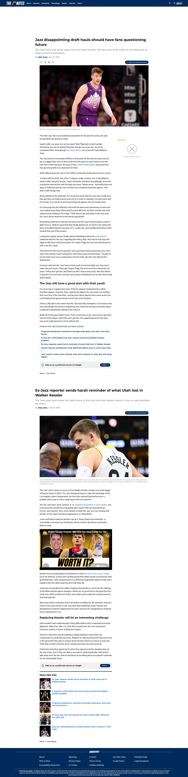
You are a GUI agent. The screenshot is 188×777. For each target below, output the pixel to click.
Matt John (42, 57)
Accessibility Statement (49, 765)
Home (42, 373)
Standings (55, 3)
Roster (64, 3)
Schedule (45, 3)
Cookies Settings (96, 765)
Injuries (72, 3)
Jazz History (51, 742)
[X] (174, 3)
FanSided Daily (140, 757)
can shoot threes (73, 150)
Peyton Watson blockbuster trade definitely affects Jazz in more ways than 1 (76, 349)
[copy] (53, 62)
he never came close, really (96, 573)
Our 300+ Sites (119, 757)
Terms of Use (95, 761)
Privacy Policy (75, 761)
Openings (73, 757)
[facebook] (169, 3)
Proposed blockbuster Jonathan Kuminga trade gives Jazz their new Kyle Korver (75, 332)
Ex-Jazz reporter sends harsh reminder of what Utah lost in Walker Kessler (76, 344)
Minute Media (28, 771)
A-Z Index (73, 765)
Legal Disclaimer (141, 761)
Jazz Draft (51, 373)
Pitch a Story (44, 761)
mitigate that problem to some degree (90, 505)
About (41, 757)
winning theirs (100, 236)
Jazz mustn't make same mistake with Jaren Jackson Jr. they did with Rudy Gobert (76, 355)
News (29, 3)
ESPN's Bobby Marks (86, 165)
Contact (92, 757)
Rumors (36, 3)
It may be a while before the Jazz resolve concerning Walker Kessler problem (72, 339)
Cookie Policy (118, 761)
